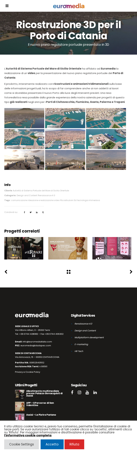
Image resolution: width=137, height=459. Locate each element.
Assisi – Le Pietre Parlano (111, 246)
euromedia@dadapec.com (36, 345)
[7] (106, 139)
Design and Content (27, 195)
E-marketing (81, 344)
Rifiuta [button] (74, 444)
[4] (106, 118)
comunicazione (19, 200)
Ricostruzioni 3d (68, 200)
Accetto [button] (52, 444)
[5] (24, 139)
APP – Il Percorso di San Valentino (68, 246)
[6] (65, 139)
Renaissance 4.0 (46, 195)
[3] (65, 118)
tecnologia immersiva (88, 200)
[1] (24, 118)
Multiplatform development (89, 337)
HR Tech (79, 351)
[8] (24, 160)
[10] (106, 160)
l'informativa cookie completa (27, 435)
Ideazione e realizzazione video (44, 200)
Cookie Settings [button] (21, 444)
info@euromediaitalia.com (37, 341)
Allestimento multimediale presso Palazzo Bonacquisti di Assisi (24, 246)
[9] (65, 160)
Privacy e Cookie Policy (27, 372)
